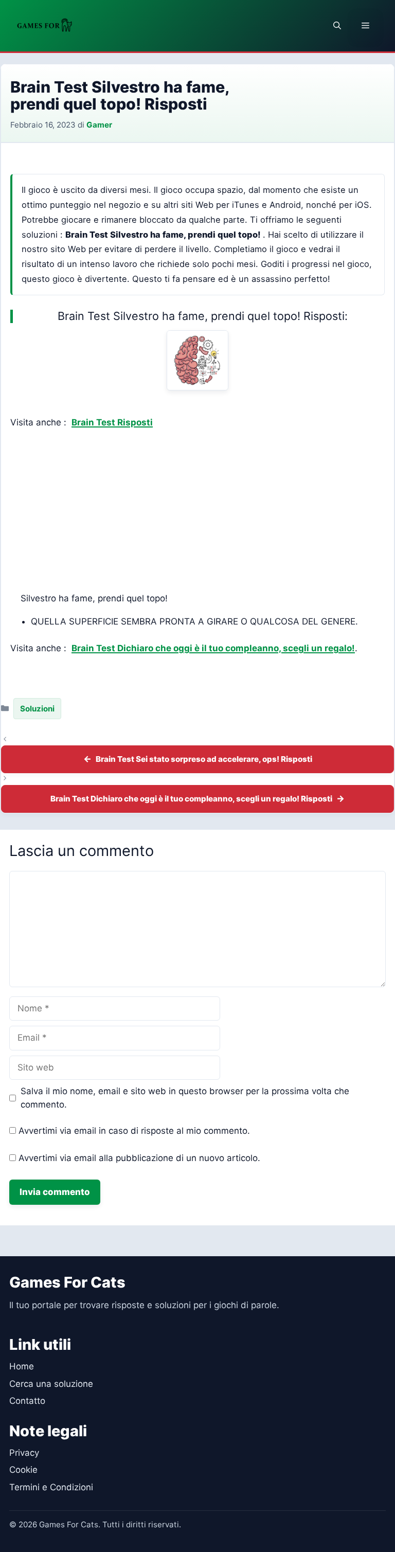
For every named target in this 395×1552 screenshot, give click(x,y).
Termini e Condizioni (51, 1487)
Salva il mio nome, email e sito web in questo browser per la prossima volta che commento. (185, 1098)
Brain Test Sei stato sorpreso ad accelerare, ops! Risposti (204, 759)
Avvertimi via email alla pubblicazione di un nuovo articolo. (139, 1158)
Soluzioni (37, 708)
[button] (337, 25)
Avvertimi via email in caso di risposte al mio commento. (134, 1131)
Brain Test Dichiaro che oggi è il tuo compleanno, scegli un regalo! (213, 648)
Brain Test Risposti (112, 422)
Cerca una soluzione (51, 1384)
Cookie (23, 1470)
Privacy (24, 1453)
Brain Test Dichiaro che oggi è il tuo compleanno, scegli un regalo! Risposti (191, 799)
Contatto (27, 1401)
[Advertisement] (197, 511)
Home (21, 1366)
